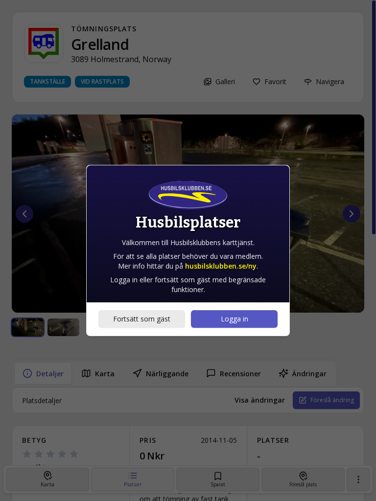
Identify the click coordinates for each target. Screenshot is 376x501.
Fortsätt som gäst (141, 318)
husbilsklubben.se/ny (221, 266)
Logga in (234, 318)
